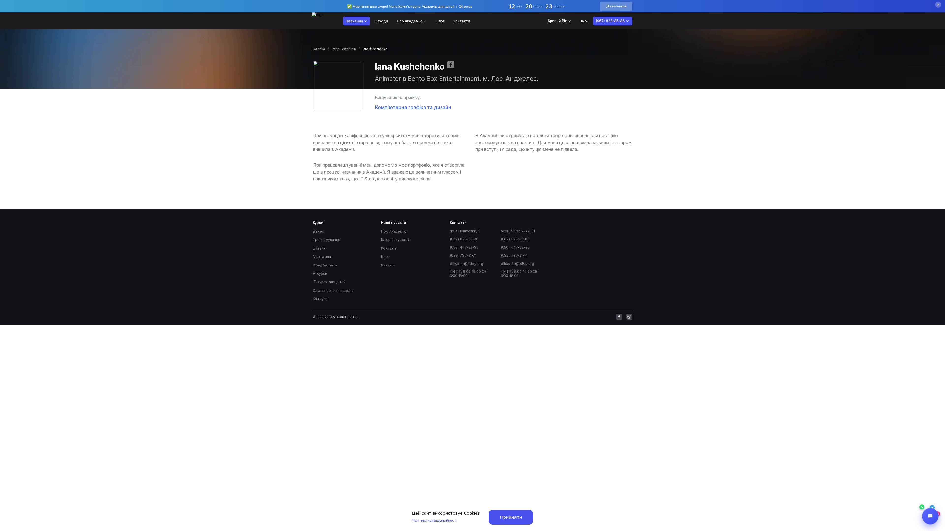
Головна (319, 49)
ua (581, 21)
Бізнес (318, 231)
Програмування (326, 239)
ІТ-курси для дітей (329, 282)
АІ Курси (320, 273)
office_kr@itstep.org (466, 263)
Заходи (381, 21)
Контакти (461, 21)
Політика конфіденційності (434, 520)
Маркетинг (322, 256)
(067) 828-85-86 (464, 239)
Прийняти (511, 517)
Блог (440, 21)
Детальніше (616, 6)
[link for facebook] (619, 317)
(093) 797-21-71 (463, 255)
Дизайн (319, 248)
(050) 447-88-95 (464, 247)
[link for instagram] (629, 317)
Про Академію (393, 231)
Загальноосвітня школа (333, 290)
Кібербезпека (325, 265)
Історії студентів (344, 49)
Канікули (320, 299)
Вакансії (388, 265)
